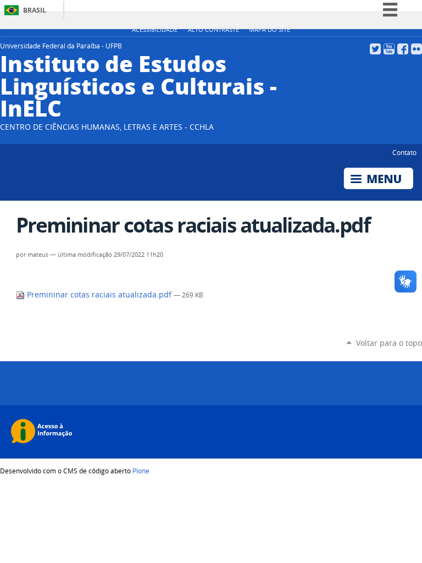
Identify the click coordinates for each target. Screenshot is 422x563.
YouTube (389, 48)
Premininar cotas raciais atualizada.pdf (99, 295)
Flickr (416, 48)
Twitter (375, 48)
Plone (140, 470)
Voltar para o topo (389, 343)
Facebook (402, 48)
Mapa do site (269, 30)
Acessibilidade (154, 30)
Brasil (34, 10)
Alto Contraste (213, 30)
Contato (404, 152)
